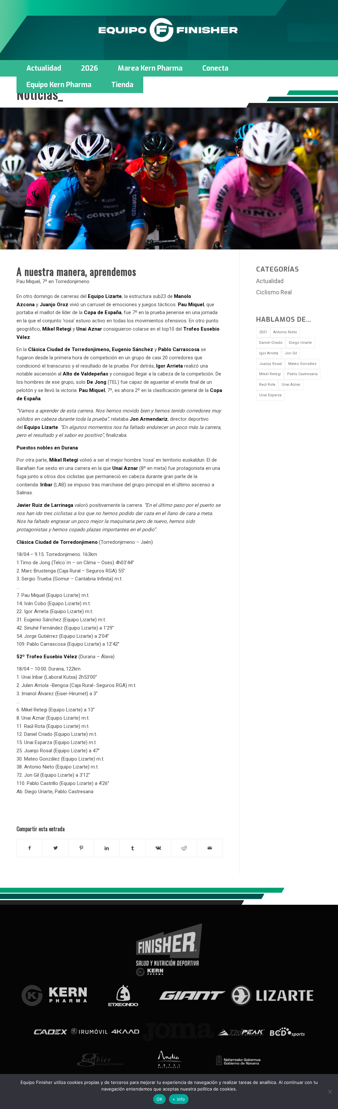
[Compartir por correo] (209, 848)
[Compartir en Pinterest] (81, 848)
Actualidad (270, 280)
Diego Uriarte (300, 343)
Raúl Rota (267, 384)
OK (159, 1099)
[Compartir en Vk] (158, 848)
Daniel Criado (271, 343)
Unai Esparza (270, 395)
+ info (178, 1099)
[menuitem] (44, 68)
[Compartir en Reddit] (184, 848)
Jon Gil (291, 353)
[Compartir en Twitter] (55, 848)
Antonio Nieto (285, 332)
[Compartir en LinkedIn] (106, 848)
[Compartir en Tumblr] (132, 848)
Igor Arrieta (268, 353)
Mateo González (302, 364)
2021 (263, 332)
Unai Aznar (291, 384)
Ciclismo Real (274, 292)
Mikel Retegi (270, 374)
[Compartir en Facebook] (30, 848)
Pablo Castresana (302, 374)
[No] (329, 1091)
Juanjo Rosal (270, 364)
